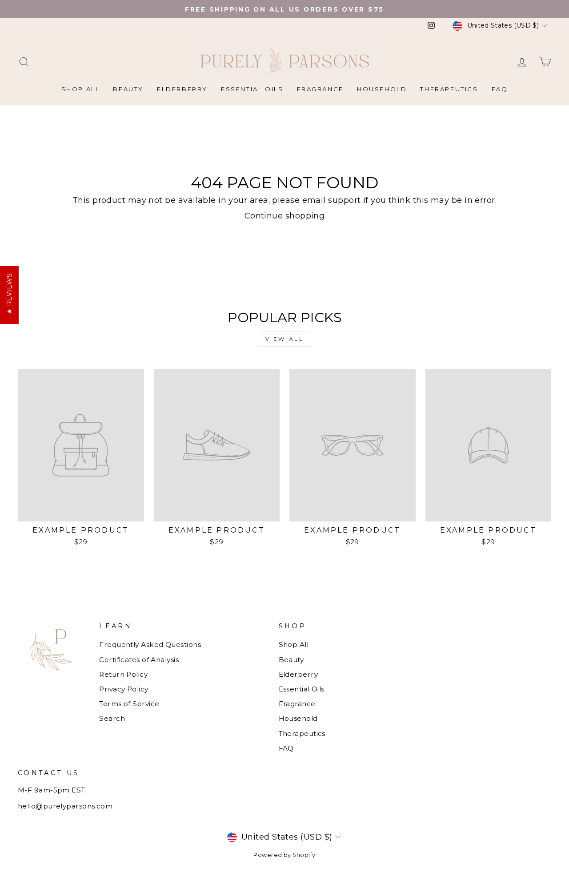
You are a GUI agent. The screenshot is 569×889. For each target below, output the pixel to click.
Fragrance (320, 89)
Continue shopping (284, 216)
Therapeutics (449, 89)
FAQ (500, 89)
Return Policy (123, 674)
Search (112, 718)
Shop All (80, 89)
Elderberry (182, 89)
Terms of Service (129, 703)
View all (284, 338)
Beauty (128, 89)
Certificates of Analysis (139, 659)
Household (382, 89)
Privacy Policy (123, 689)
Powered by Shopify (284, 855)
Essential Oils (252, 89)
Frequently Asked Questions (150, 644)
